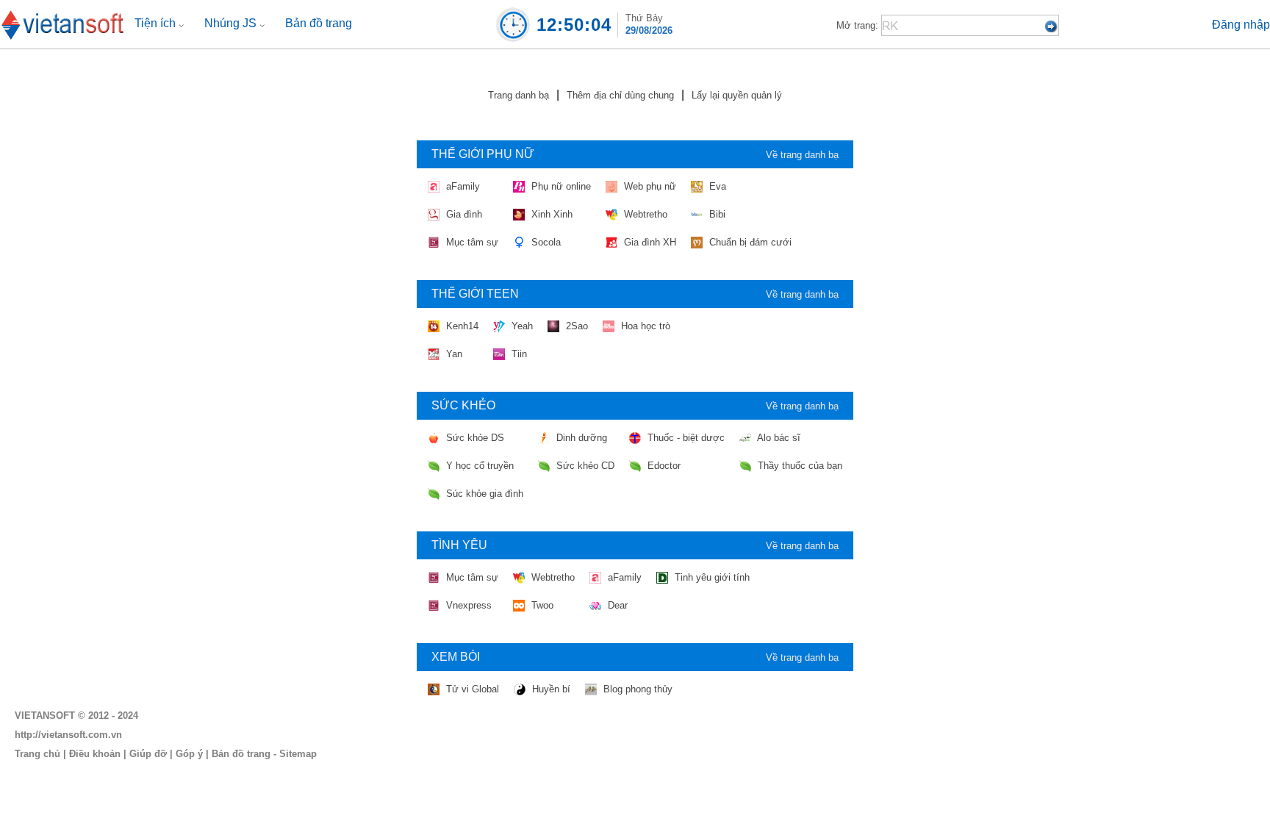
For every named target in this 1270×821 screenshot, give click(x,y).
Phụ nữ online (559, 186)
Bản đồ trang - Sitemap (264, 753)
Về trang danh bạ (802, 154)
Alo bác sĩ (777, 437)
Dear (616, 605)
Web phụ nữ (648, 186)
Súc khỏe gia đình (483, 493)
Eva (716, 186)
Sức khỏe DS (473, 437)
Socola (544, 242)
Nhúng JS (231, 23)
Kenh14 (460, 325)
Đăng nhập (1241, 24)
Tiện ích (156, 23)
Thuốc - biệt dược (685, 437)
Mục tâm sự (470, 242)
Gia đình (462, 214)
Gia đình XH (648, 242)
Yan (452, 353)
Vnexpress (467, 605)
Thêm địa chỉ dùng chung (620, 95)
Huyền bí (549, 689)
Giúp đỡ (148, 753)
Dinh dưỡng (580, 437)
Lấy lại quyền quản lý (737, 95)
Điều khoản (95, 753)
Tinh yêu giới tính (711, 577)
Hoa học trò (644, 325)
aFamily (461, 186)
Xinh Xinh (550, 214)
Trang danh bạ (518, 95)
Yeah (521, 325)
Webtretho (644, 214)
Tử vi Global (471, 689)
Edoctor (663, 465)
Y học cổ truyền (478, 465)
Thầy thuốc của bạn (798, 465)
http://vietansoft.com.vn (68, 734)
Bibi (715, 214)
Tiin (518, 353)
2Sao (575, 325)
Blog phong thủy (636, 689)
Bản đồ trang (318, 23)
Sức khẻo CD (583, 465)
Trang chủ (37, 753)
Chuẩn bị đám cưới (749, 242)
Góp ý (189, 753)
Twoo (540, 605)
